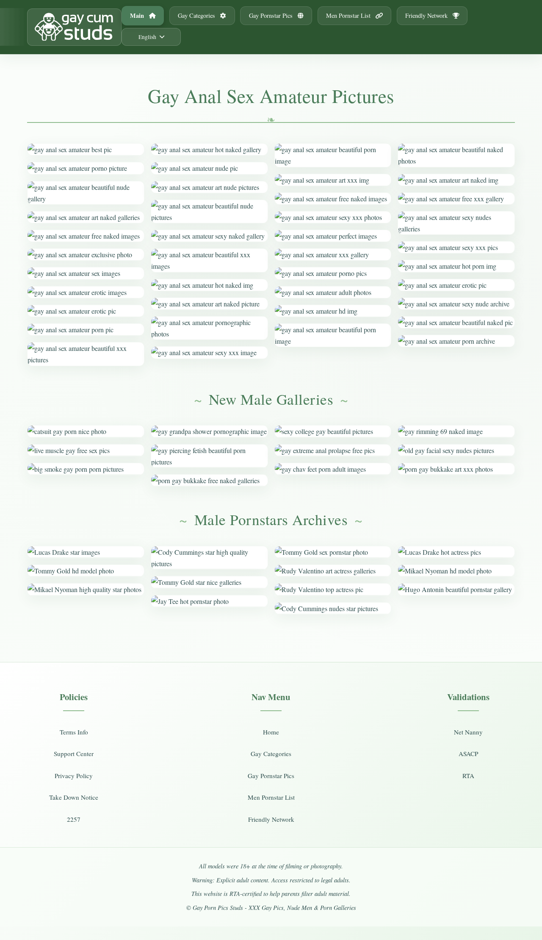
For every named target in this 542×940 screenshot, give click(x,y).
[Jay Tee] (209, 601)
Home (271, 732)
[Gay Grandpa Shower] (209, 431)
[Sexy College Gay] (333, 431)
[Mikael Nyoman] (86, 589)
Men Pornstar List (349, 15)
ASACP (468, 753)
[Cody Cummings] (209, 557)
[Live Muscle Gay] (86, 450)
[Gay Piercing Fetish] (209, 456)
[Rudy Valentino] (333, 570)
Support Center (74, 753)
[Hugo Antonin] (456, 589)
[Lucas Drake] (86, 552)
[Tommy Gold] (86, 570)
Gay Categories (197, 15)
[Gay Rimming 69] (456, 431)
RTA (468, 775)
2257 (73, 819)
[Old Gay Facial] (456, 450)
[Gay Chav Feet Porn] (333, 469)
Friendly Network (427, 15)
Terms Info (74, 732)
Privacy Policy (74, 775)
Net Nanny (468, 732)
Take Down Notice (73, 797)
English (147, 37)
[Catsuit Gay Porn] (86, 431)
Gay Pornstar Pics (271, 15)
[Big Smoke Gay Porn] (86, 469)
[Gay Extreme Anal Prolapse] (333, 450)
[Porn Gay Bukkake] (209, 480)
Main (138, 15)
